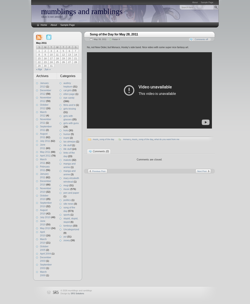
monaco (127, 139)
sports (66, 214)
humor (66, 134)
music (66, 189)
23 (45, 62)
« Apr (39, 69)
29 (39, 66)
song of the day (107, 139)
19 (63, 58)
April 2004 (45, 253)
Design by (72, 293)
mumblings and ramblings (82, 11)
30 (45, 66)
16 (45, 58)
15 (39, 58)
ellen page (69, 94)
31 (51, 66)
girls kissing (69, 108)
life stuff (67, 145)
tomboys (67, 225)
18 (57, 58)
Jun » (47, 69)
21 (75, 58)
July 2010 (45, 217)
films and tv (69, 105)
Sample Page (207, 2)
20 (69, 58)
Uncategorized (71, 229)
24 (51, 62)
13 (69, 54)
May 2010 (45, 228)
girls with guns (71, 123)
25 (57, 62)
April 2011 (45, 155)
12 (63, 54)
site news (68, 203)
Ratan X (116, 39)
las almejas (69, 141)
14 (75, 54)
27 (69, 62)
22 (39, 62)
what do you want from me (166, 139)
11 (57, 54)
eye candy (68, 97)
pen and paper (71, 193)
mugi (66, 185)
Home (44, 25)
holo (65, 130)
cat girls (67, 90)
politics (67, 200)
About (195, 2)
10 (51, 54)
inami (66, 138)
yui (65, 236)
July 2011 (45, 141)
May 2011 (45, 152)
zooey (66, 240)
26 (63, 62)
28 (75, 62)
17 (51, 58)
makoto (67, 160)
